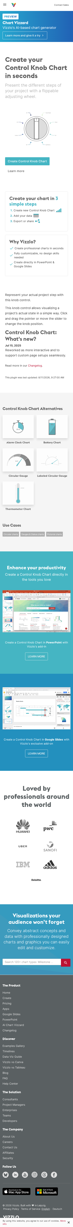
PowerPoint (10, 1019)
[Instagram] (35, 1175)
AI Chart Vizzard (13, 1025)
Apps (6, 1008)
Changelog (35, 365)
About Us (9, 1136)
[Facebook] (54, 1175)
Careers (8, 1142)
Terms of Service (30, 1208)
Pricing (7, 1003)
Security (8, 1158)
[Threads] (45, 1175)
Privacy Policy (11, 1208)
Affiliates (8, 1152)
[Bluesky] (6, 1175)
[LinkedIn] (16, 1175)
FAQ (5, 1078)
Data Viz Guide (12, 1056)
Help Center (10, 1083)
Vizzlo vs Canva (13, 1062)
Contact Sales (61, 5)
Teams (7, 1115)
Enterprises (10, 1110)
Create (7, 998)
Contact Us (10, 1147)
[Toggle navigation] (6, 4)
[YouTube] (25, 1175)
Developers (10, 1121)
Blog (5, 1072)
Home (6, 992)
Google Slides (11, 1014)
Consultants (10, 1099)
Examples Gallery (14, 1046)
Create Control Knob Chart (27, 161)
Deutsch (57, 1208)
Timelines (9, 1051)
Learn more (16, 171)
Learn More (36, 656)
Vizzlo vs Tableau (14, 1067)
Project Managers (14, 1104)
